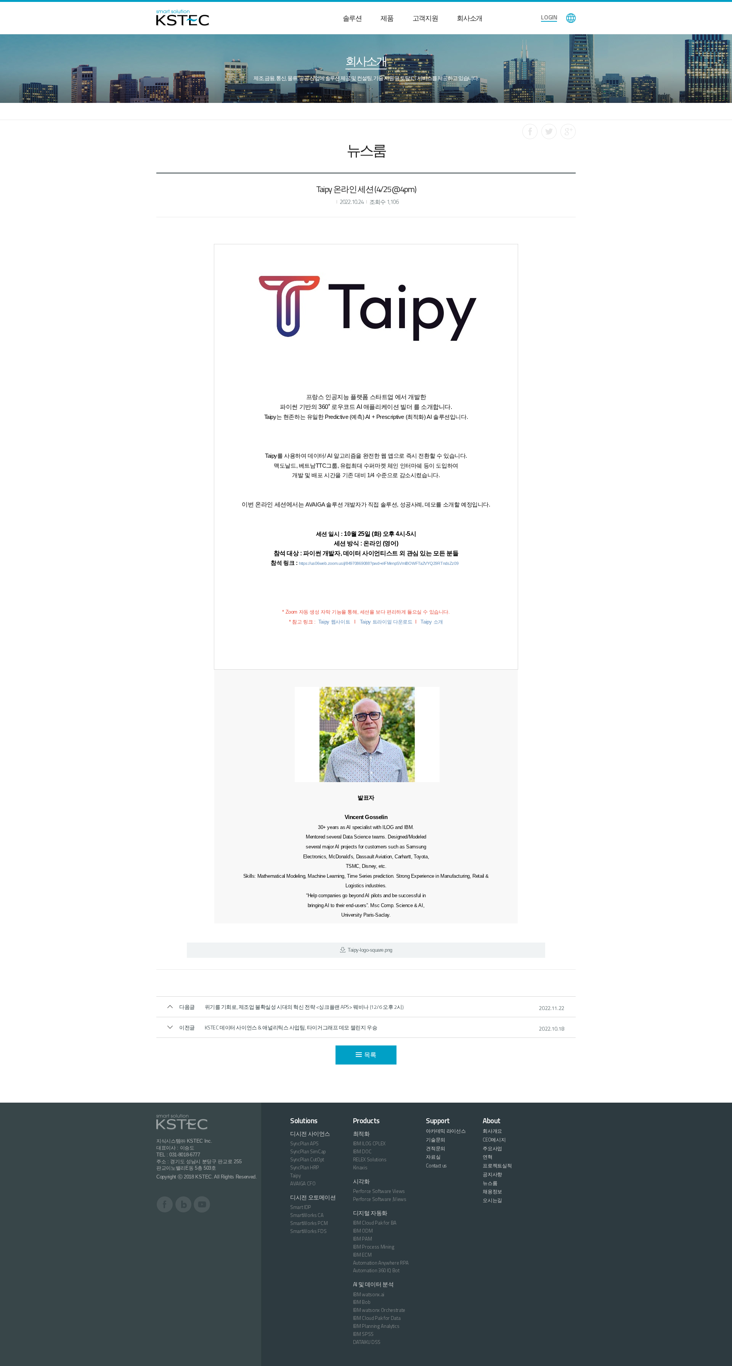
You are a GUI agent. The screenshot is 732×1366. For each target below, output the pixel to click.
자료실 (433, 1157)
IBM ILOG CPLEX (369, 1143)
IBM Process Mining (374, 1247)
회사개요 (492, 1131)
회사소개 (469, 18)
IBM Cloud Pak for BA (375, 1223)
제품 (386, 18)
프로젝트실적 (497, 1165)
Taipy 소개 (432, 622)
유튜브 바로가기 (201, 1204)
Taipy (295, 1175)
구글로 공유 (568, 131)
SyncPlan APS (304, 1143)
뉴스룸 (490, 1183)
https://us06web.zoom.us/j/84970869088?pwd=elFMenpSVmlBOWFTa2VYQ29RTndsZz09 (379, 563)
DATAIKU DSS (366, 1342)
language (571, 18)
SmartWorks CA (307, 1215)
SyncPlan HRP (304, 1167)
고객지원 (425, 18)
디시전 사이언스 (310, 1133)
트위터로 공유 (549, 131)
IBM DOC (362, 1151)
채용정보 (492, 1191)
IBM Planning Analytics (376, 1326)
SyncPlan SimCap (308, 1151)
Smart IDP (300, 1207)
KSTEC (182, 18)
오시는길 (492, 1200)
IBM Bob (362, 1302)
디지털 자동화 (370, 1213)
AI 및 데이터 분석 (373, 1284)
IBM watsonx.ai (368, 1294)
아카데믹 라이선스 (446, 1131)
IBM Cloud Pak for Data (377, 1318)
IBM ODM (363, 1231)
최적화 (361, 1133)
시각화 (361, 1181)
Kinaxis (360, 1167)
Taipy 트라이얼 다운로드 (386, 622)
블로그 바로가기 (183, 1204)
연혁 (487, 1157)
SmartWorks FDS (308, 1231)
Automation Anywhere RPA (381, 1263)
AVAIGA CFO (303, 1183)
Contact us (436, 1165)
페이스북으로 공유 (530, 131)
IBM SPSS (363, 1334)
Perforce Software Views (379, 1191)
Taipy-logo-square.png (370, 950)
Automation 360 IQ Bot (376, 1270)
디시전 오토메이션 (313, 1197)
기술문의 (435, 1139)
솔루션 (352, 18)
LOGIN (549, 17)
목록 (370, 1054)
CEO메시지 (494, 1139)
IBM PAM (362, 1239)
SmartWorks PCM (308, 1223)
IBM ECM (362, 1255)
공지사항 (492, 1174)
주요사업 (492, 1148)
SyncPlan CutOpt (307, 1159)
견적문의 (435, 1148)
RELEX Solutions (370, 1159)
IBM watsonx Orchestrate (379, 1310)
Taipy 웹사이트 (334, 622)
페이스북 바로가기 (164, 1204)
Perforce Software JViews (379, 1199)
